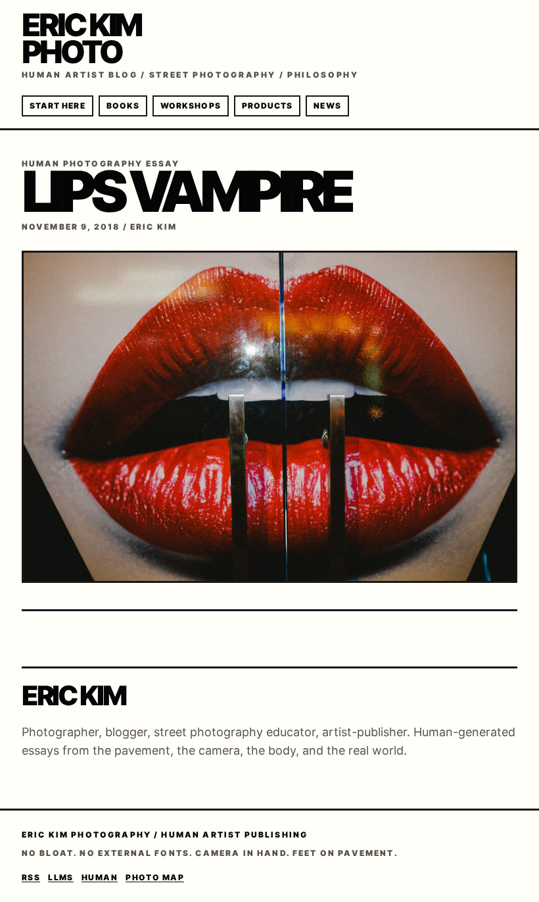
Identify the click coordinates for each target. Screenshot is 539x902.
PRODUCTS (267, 106)
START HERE (57, 106)
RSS (31, 877)
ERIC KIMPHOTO (81, 38)
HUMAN (100, 877)
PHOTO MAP (155, 877)
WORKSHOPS (190, 106)
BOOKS (122, 106)
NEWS (327, 106)
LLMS (61, 877)
